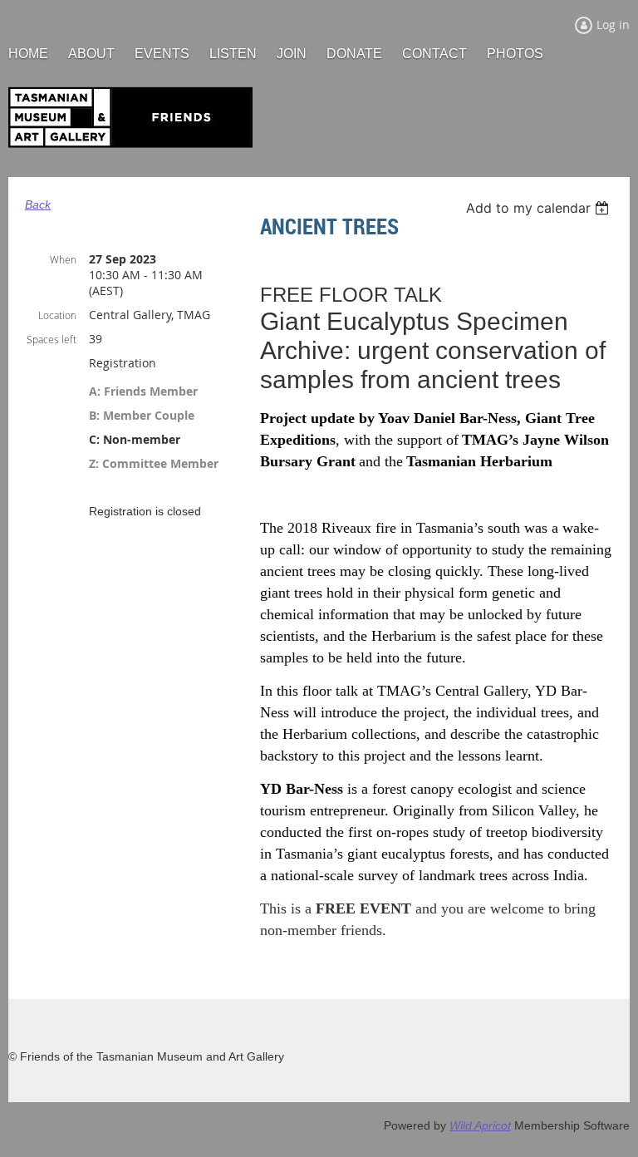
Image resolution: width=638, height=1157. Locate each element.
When (63, 259)
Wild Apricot (480, 1125)
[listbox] (539, 208)
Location (57, 315)
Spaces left (51, 339)
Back (38, 204)
